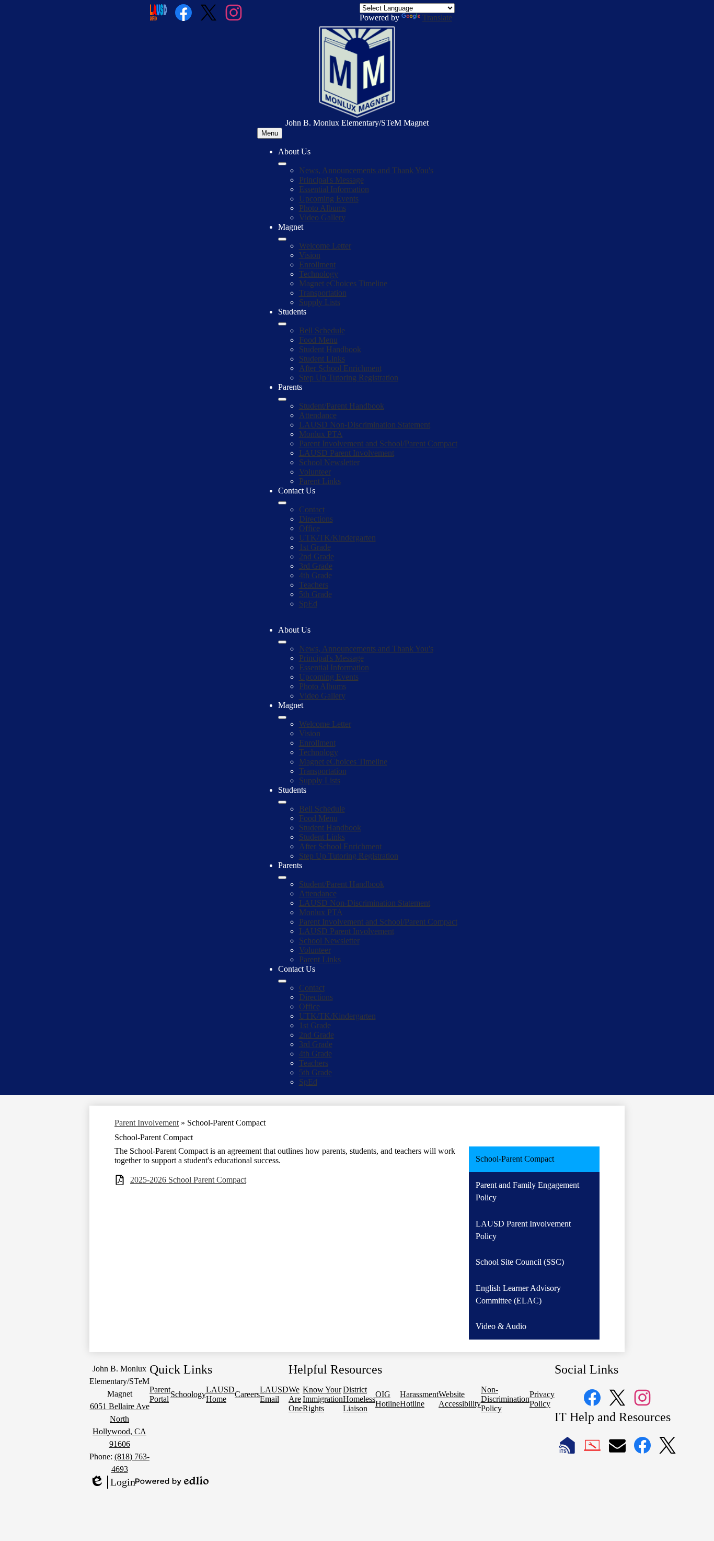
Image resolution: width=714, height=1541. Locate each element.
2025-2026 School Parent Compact (188, 1179)
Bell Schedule (322, 330)
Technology (318, 273)
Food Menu (318, 339)
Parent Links (320, 481)
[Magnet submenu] (282, 239)
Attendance (318, 415)
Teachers (313, 584)
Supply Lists (319, 302)
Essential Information (334, 189)
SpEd (308, 603)
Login (112, 1482)
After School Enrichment (340, 368)
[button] (282, 642)
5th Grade (315, 594)
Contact (312, 509)
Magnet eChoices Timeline (343, 283)
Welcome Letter (325, 245)
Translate (437, 17)
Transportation (323, 292)
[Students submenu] (282, 323)
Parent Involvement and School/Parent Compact (378, 443)
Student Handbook (330, 349)
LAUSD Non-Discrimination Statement (364, 424)
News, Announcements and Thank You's (366, 170)
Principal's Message (331, 179)
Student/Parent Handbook (341, 405)
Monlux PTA (321, 434)
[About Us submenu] (282, 163)
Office (309, 528)
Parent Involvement (146, 1122)
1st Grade (315, 547)
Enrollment (317, 264)
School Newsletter (329, 462)
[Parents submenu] (282, 399)
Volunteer (315, 471)
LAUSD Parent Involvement (346, 452)
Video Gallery (322, 217)
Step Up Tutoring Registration (348, 377)
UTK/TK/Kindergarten (337, 537)
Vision (309, 255)
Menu (269, 133)
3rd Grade (315, 565)
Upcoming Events (329, 198)
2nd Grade (316, 556)
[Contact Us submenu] (282, 502)
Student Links (322, 358)
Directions (316, 518)
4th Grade (315, 575)
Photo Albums (322, 208)
